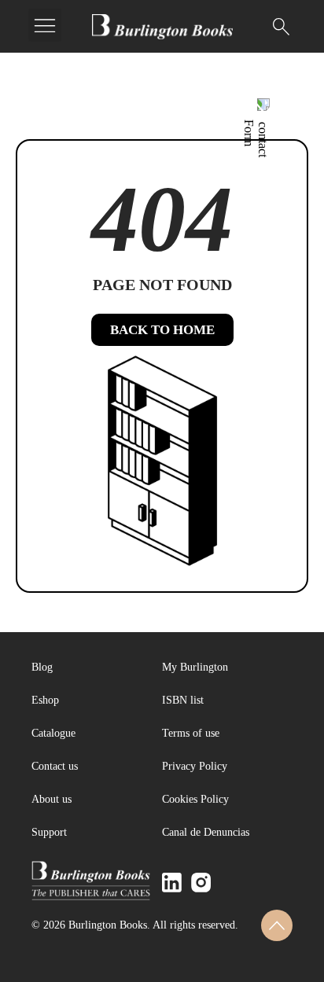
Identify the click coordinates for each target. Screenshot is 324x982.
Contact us (54, 766)
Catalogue (53, 733)
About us (51, 799)
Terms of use (190, 733)
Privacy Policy (194, 766)
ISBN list (183, 700)
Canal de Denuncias (205, 832)
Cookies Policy (195, 799)
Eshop (45, 700)
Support (49, 832)
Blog (42, 667)
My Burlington (195, 667)
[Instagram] (201, 882)
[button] (44, 25)
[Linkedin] (172, 882)
